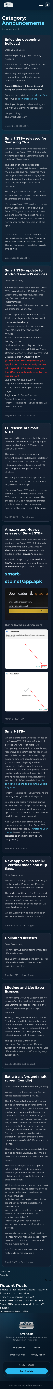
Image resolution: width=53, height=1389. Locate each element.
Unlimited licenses (21, 938)
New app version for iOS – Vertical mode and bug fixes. (26, 865)
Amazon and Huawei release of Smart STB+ (24, 531)
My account (47, 4)
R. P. (26, 126)
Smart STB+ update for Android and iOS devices (26, 272)
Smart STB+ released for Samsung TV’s (25, 140)
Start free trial (26, 1371)
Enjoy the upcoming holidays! (22, 41)
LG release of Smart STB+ (22, 430)
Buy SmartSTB (20, 1347)
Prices (36, 1347)
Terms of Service (16, 1355)
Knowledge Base (39, 95)
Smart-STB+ (15, 731)
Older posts (6, 1271)
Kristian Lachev (27, 415)
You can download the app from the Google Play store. (26, 784)
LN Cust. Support (27, 517)
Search (4, 1275)
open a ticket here (27, 98)
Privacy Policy (38, 1355)
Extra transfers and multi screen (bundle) (26, 1078)
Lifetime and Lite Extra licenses (24, 989)
